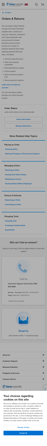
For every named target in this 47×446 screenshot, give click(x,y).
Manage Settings (23, 427)
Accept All (23, 433)
